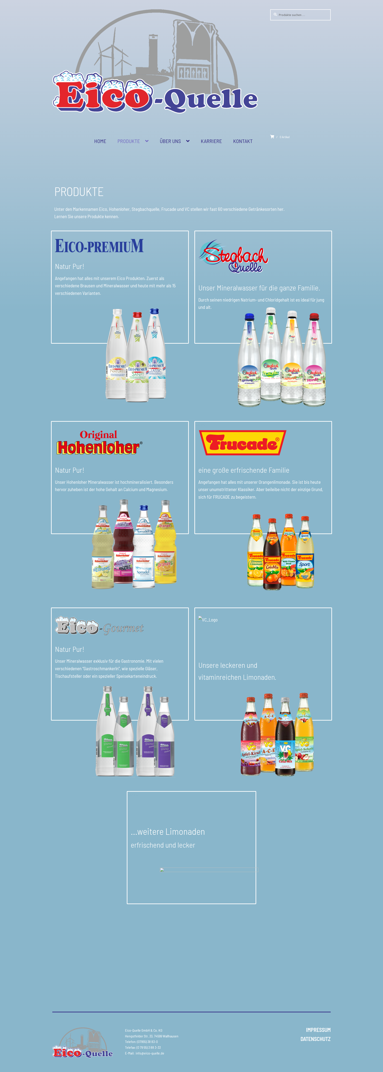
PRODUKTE (128, 141)
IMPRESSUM (318, 1029)
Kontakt (243, 141)
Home (100, 141)
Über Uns (170, 141)
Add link (57, 234)
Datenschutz (316, 1039)
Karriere (211, 141)
